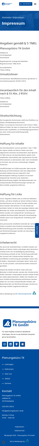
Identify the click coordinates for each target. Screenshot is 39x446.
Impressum (19, 427)
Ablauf (7, 378)
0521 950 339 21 (8, 406)
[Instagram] (4, 344)
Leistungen (9, 364)
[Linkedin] (10, 344)
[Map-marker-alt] (16, 344)
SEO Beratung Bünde (23, 294)
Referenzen (9, 369)
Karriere (8, 383)
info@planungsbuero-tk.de (12, 411)
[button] (35, 4)
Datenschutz (19, 430)
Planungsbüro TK (13, 358)
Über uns (8, 374)
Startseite (6, 18)
